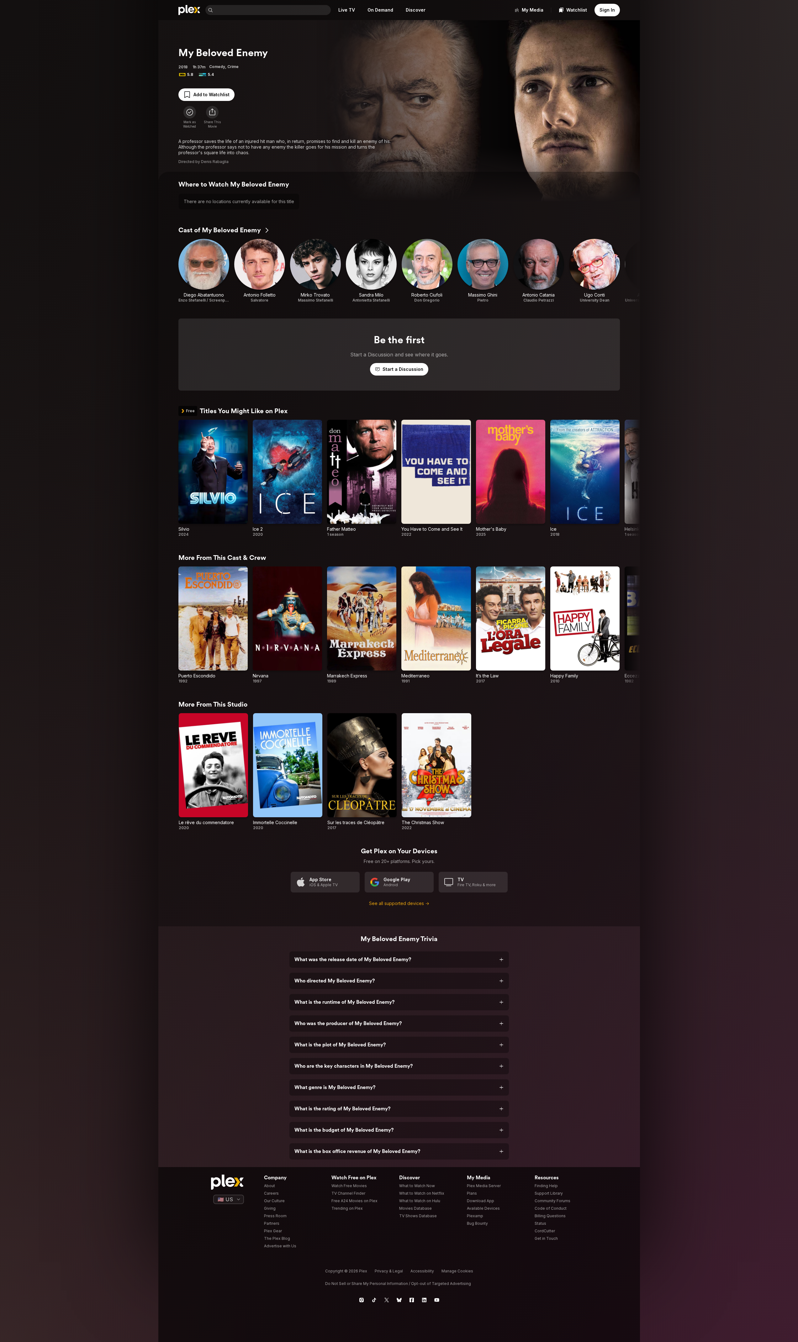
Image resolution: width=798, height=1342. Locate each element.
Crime (233, 66)
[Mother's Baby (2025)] (510, 478)
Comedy (217, 66)
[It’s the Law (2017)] (510, 625)
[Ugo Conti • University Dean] (594, 271)
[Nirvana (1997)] (287, 625)
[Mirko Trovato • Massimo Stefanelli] (315, 271)
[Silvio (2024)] (213, 478)
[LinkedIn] (424, 1300)
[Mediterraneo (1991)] (436, 625)
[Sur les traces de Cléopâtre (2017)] (362, 771)
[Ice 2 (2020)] (287, 478)
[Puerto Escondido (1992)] (213, 625)
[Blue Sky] (399, 1300)
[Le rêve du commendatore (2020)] (213, 771)
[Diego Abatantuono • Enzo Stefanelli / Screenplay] (203, 271)
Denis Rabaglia (215, 161)
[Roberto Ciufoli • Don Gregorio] (427, 271)
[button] (212, 117)
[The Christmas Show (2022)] (436, 771)
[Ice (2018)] (585, 478)
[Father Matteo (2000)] (361, 478)
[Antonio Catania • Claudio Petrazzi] (538, 271)
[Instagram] (361, 1300)
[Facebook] (411, 1300)
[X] (386, 1300)
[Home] (189, 10)
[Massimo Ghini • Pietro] (482, 271)
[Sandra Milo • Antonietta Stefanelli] (371, 271)
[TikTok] (374, 1300)
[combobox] (272, 10)
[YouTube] (437, 1300)
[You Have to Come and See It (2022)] (436, 478)
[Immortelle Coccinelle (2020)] (287, 771)
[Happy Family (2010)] (585, 625)
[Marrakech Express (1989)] (361, 625)
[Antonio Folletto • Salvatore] (259, 271)
